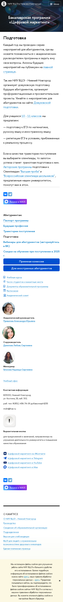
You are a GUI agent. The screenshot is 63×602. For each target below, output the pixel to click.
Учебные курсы (14, 277)
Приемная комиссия (31, 261)
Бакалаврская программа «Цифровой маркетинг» (29, 20)
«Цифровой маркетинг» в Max (23, 467)
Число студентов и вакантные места (25, 281)
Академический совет (18, 295)
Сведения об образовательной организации (25, 527)
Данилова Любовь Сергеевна (17, 345)
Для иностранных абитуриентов (31, 268)
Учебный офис (10, 380)
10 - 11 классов (31, 116)
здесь (26, 576)
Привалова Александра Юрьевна (19, 321)
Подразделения (11, 532)
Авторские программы (17, 167)
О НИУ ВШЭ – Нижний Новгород (19, 518)
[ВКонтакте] (5, 480)
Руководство (9, 523)
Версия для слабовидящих (16, 536)
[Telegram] (10, 480)
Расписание (12, 290)
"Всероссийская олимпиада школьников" (29, 176)
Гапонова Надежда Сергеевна (17, 369)
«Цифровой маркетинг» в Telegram (25, 458)
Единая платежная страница (16, 548)
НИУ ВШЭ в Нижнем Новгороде (24, 3)
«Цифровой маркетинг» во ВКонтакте (26, 453)
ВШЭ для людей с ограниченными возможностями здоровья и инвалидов (22, 542)
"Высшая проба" (29, 171)
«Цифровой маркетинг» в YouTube (25, 462)
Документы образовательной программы (27, 286)
